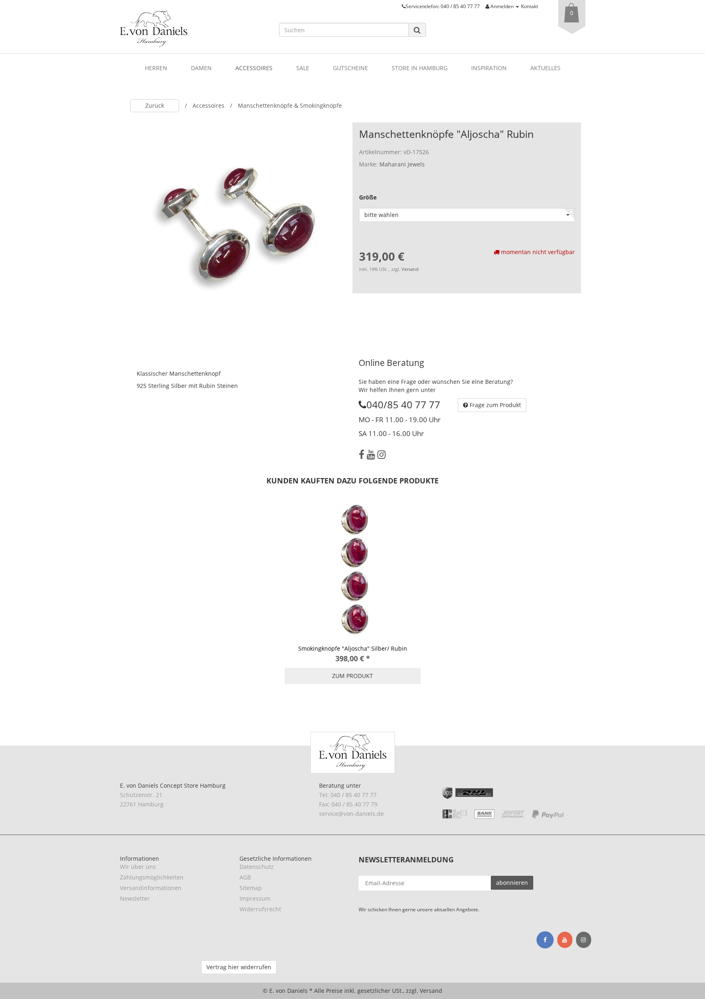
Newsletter (135, 898)
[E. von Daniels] (193, 29)
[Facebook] (361, 454)
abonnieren (512, 882)
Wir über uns (138, 867)
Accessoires (254, 68)
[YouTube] (371, 454)
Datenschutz (256, 867)
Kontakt (529, 6)
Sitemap (250, 888)
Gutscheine (350, 68)
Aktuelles (545, 68)
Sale (302, 68)
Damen (201, 68)
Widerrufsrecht (260, 909)
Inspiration (489, 68)
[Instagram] (381, 454)
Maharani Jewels (402, 164)
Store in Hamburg (420, 68)
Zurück (154, 105)
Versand (410, 269)
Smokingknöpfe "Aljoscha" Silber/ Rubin (352, 648)
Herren (156, 68)
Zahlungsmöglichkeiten (152, 877)
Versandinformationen (151, 888)
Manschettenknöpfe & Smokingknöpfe (290, 105)
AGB (245, 877)
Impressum (254, 898)
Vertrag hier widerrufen (238, 967)
